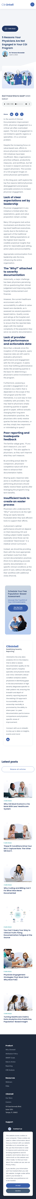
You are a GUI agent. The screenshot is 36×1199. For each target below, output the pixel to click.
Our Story (9, 1098)
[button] (32, 4)
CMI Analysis (10, 1070)
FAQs (7, 1086)
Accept (18, 1185)
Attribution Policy (12, 1054)
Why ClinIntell (10, 1049)
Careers (8, 1102)
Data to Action (11, 1062)
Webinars (9, 1082)
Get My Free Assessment (18, 608)
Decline (18, 1191)
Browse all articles (18, 769)
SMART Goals (10, 1058)
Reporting (9, 1066)
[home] (8, 4)
